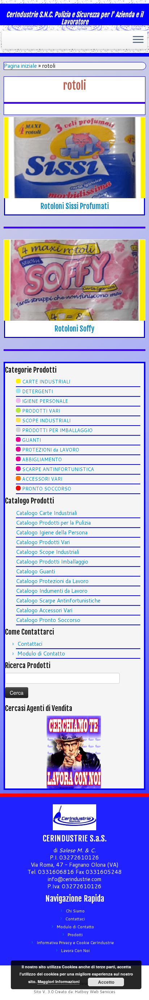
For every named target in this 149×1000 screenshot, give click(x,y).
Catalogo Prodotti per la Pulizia (53, 522)
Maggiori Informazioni (59, 981)
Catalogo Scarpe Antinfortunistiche (58, 600)
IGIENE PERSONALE (45, 401)
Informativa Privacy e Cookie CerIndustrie (75, 943)
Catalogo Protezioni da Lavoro (52, 581)
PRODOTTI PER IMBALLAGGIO (57, 430)
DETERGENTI (37, 391)
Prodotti (75, 935)
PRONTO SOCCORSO (46, 488)
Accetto (106, 982)
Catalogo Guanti (35, 571)
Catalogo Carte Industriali (46, 513)
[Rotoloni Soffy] (74, 280)
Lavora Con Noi (75, 951)
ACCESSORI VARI (42, 479)
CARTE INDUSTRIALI (46, 381)
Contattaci (29, 644)
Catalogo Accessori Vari (44, 610)
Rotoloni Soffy (74, 328)
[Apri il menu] (138, 40)
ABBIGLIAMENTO (42, 459)
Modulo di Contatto (41, 653)
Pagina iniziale (20, 66)
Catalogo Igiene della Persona (52, 532)
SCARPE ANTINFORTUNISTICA (58, 469)
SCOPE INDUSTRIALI (46, 420)
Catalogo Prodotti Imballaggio (52, 561)
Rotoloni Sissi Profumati (75, 206)
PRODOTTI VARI (41, 411)
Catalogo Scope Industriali (47, 552)
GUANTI (31, 440)
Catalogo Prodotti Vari (43, 542)
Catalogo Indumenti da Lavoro (52, 591)
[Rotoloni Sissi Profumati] (74, 157)
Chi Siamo (75, 911)
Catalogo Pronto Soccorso (48, 620)
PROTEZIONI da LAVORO (50, 449)
